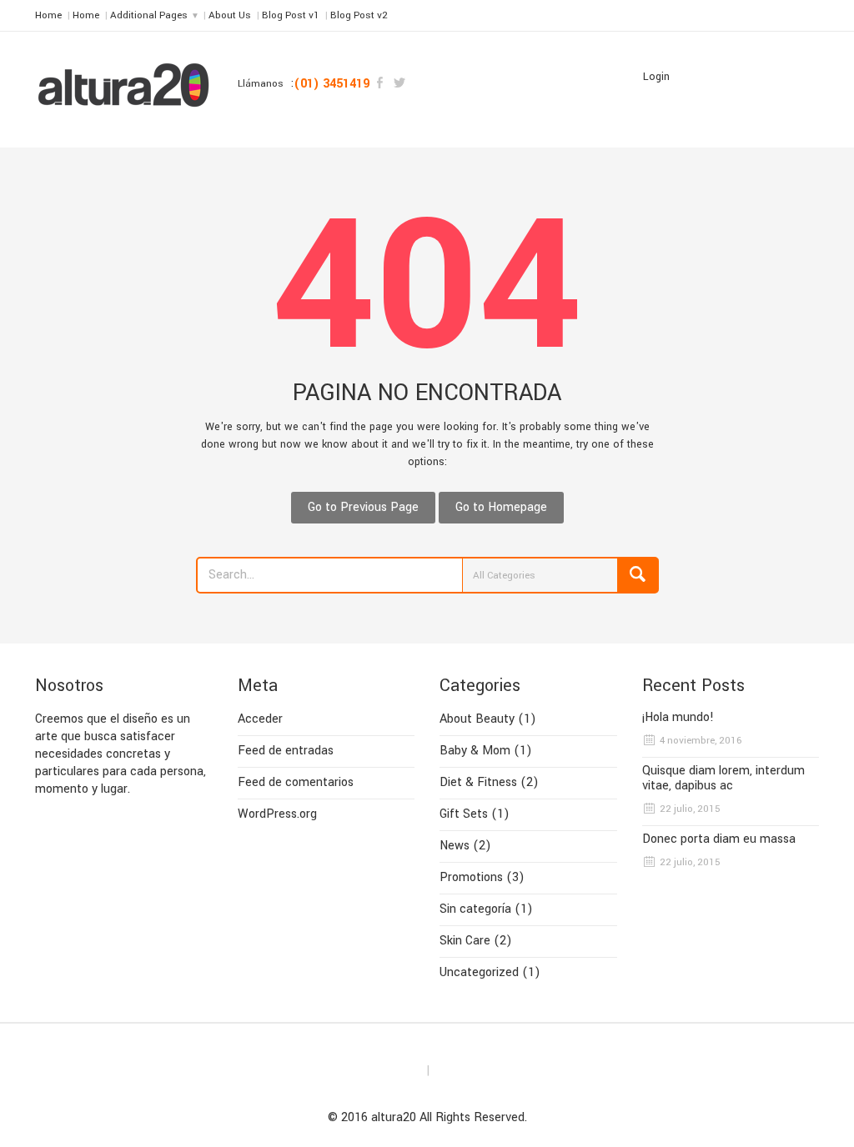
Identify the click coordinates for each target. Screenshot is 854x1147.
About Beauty (477, 719)
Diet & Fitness (478, 782)
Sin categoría (475, 909)
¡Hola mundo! (678, 717)
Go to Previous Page (363, 507)
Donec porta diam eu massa (719, 839)
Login (656, 76)
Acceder (260, 719)
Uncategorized (479, 972)
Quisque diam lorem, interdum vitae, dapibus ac (723, 779)
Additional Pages (149, 15)
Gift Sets (464, 814)
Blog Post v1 (290, 15)
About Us (229, 15)
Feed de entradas (286, 750)
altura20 (393, 1117)
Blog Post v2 (359, 15)
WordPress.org (277, 814)
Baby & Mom (475, 750)
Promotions (471, 877)
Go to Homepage (501, 507)
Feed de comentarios (296, 782)
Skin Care (465, 940)
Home (48, 15)
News (455, 845)
